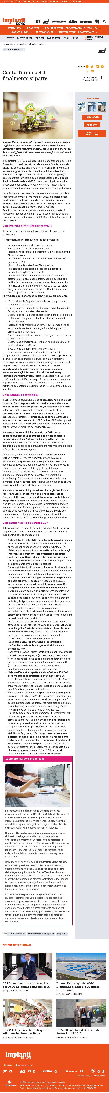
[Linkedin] (33, 1071)
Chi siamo (8, 1065)
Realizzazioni (50, 1)
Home (5, 44)
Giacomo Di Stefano (91, 80)
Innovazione (67, 32)
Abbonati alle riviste (23, 1065)
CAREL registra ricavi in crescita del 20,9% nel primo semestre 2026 (26, 985)
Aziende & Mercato (13, 49)
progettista (62, 933)
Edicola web (92, 117)
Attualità (10, 1)
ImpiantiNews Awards (95, 38)
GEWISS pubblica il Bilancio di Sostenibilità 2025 (77, 1031)
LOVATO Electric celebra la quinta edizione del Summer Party (26, 1031)
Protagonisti (44, 32)
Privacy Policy (84, 1076)
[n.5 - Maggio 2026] (102, 107)
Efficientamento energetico (41, 933)
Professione (86, 32)
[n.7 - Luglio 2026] (82, 107)
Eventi (39, 38)
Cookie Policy (99, 1076)
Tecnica (92, 28)
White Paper (25, 38)
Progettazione (71, 1)
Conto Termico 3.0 (16, 933)
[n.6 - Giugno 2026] (92, 107)
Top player (54, 38)
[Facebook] (10, 1071)
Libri (76, 38)
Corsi (66, 38)
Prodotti (29, 1)
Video (10, 38)
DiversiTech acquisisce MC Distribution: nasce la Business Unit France (78, 986)
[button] (104, 21)
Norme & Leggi (20, 32)
